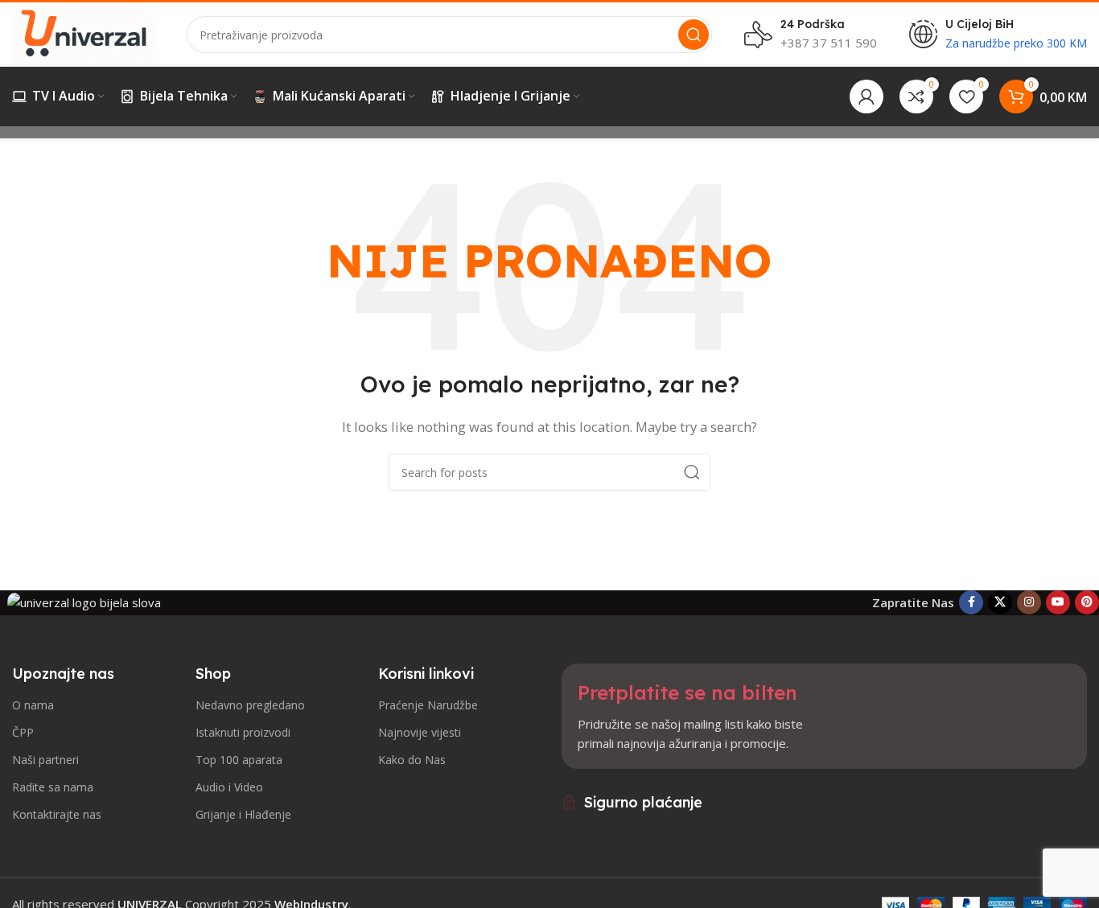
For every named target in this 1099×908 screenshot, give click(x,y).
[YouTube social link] (1058, 602)
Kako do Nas (412, 759)
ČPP (23, 732)
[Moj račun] (866, 96)
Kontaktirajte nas (56, 814)
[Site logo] (83, 33)
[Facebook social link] (971, 602)
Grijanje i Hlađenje (243, 814)
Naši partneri (45, 759)
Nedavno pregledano (250, 705)
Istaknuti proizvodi (243, 732)
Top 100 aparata (239, 759)
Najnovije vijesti (419, 732)
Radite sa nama (52, 787)
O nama (33, 705)
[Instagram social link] (1029, 602)
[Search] (693, 34)
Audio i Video (229, 787)
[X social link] (1000, 602)
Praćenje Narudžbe (428, 705)
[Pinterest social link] (1087, 602)
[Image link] (84, 602)
